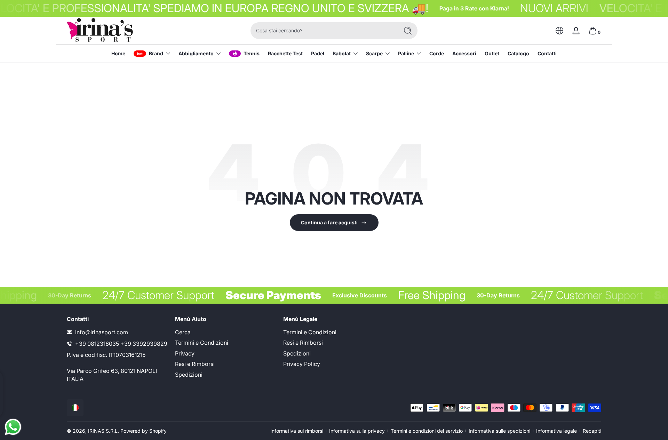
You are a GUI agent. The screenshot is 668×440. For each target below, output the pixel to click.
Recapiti (592, 431)
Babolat (342, 53)
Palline (406, 53)
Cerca (183, 332)
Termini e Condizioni (201, 342)
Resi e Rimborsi (195, 363)
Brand (156, 53)
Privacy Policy (301, 363)
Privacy (184, 353)
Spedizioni (188, 374)
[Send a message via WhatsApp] (13, 427)
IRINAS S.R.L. (103, 431)
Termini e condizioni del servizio (427, 431)
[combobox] (322, 30)
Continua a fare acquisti (329, 222)
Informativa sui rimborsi (296, 431)
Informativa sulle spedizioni (499, 431)
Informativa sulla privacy (357, 431)
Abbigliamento (196, 53)
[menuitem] (225, 332)
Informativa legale (556, 431)
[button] (559, 30)
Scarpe (374, 53)
